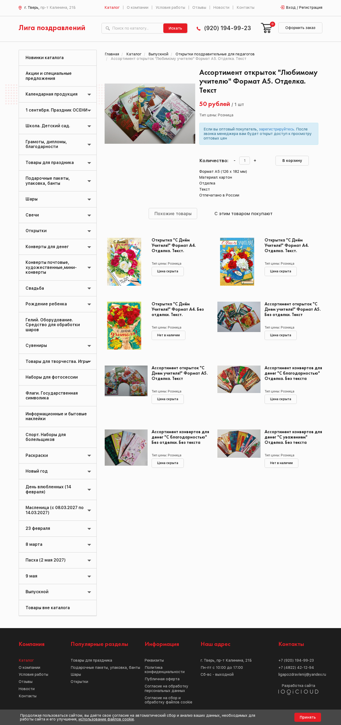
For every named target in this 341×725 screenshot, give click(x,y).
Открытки (36, 230)
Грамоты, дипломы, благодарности (46, 144)
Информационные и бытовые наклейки (56, 416)
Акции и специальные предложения (49, 76)
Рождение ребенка (46, 303)
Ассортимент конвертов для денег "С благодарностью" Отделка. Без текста (293, 373)
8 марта (34, 544)
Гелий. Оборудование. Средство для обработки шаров (53, 324)
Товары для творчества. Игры (57, 361)
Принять (308, 717)
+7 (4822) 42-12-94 (296, 667)
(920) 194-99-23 (227, 28)
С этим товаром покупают (243, 213)
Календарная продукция (52, 94)
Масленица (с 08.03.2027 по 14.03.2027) (55, 510)
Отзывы (199, 7)
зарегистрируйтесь (276, 129)
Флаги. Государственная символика (52, 395)
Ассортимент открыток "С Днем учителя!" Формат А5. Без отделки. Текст (293, 309)
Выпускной (37, 591)
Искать (175, 28)
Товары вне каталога (48, 607)
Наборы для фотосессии (52, 377)
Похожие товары (173, 213)
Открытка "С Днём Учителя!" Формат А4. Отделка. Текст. (174, 245)
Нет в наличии (168, 335)
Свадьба (35, 288)
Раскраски (37, 455)
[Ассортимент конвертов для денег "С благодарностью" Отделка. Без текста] (237, 389)
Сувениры (36, 345)
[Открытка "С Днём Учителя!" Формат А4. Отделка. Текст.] (124, 262)
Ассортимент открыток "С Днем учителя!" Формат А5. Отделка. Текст (180, 373)
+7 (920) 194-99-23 (296, 660)
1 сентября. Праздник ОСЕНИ (56, 110)
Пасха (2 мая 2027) (46, 560)
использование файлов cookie (106, 719)
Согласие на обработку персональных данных (166, 688)
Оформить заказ (300, 28)
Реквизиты (154, 660)
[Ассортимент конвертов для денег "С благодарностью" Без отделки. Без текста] (124, 453)
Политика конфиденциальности (165, 669)
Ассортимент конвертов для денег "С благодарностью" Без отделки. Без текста (180, 437)
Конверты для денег (47, 246)
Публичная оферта (162, 679)
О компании (137, 7)
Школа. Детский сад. (48, 125)
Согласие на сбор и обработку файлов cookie (168, 700)
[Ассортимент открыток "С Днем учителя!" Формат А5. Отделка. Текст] (124, 389)
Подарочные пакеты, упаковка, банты (48, 181)
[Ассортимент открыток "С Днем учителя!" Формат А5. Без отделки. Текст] (237, 326)
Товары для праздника (50, 162)
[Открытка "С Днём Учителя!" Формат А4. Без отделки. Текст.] (124, 326)
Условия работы (170, 7)
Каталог (112, 7)
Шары (32, 199)
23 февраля (38, 528)
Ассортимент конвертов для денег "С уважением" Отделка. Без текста (293, 437)
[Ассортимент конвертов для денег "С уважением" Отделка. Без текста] (237, 453)
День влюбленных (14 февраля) (48, 489)
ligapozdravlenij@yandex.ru (302, 674)
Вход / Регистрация (304, 7)
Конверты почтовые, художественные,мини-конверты (51, 267)
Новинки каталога (45, 57)
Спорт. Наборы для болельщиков (46, 437)
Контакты (245, 7)
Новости (221, 7)
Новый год (37, 471)
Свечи (32, 215)
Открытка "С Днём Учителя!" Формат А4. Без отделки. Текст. (178, 309)
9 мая (31, 576)
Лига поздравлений (52, 28)
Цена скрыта (167, 271)
